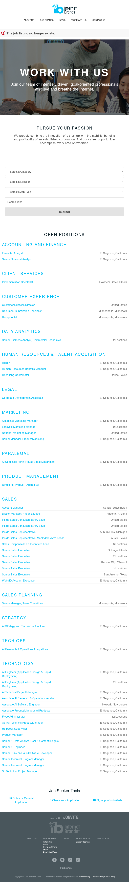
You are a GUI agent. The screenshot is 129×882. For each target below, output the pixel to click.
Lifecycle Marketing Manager (19, 427)
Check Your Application (66, 800)
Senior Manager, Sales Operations (22, 603)
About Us (29, 19)
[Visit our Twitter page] (62, 860)
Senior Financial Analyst (16, 259)
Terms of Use (97, 876)
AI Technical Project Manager (19, 692)
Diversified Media (50, 851)
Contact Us (98, 19)
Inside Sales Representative (19, 532)
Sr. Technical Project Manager (20, 771)
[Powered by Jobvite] (64, 817)
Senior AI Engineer (13, 747)
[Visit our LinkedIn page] (78, 860)
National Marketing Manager (19, 433)
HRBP (6, 363)
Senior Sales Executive (16, 550)
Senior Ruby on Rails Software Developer (27, 753)
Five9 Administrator (13, 716)
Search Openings (83, 841)
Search (64, 212)
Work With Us (79, 19)
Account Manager (12, 507)
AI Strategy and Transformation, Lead (24, 626)
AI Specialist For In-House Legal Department (28, 462)
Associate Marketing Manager (19, 421)
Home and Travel (50, 846)
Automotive (47, 841)
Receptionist (9, 317)
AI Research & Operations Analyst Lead (25, 649)
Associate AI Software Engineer (21, 704)
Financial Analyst (12, 253)
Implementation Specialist (17, 282)
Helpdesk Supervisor (14, 728)
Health (45, 844)
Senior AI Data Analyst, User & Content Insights (30, 741)
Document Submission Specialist (21, 311)
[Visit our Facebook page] (54, 860)
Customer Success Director (18, 305)
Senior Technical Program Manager (23, 759)
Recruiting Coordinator (15, 375)
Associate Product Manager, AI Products (26, 710)
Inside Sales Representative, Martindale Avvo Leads (33, 538)
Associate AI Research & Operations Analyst (28, 698)
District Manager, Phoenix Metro (21, 513)
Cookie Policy (109, 876)
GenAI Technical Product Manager (22, 722)
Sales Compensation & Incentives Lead (25, 544)
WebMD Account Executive (18, 580)
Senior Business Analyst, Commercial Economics (31, 340)
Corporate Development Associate (22, 398)
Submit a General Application (23, 800)
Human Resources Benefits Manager (24, 369)
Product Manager (12, 735)
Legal (45, 849)
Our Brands (47, 19)
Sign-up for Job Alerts (109, 800)
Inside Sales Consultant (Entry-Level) (24, 520)
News (62, 19)
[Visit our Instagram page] (70, 860)
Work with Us (83, 838)
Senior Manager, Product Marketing (23, 439)
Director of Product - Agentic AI (20, 485)
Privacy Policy (84, 876)
